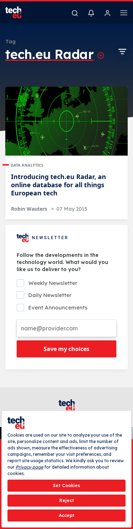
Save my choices (66, 349)
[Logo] (17, 12)
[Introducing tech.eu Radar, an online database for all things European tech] (66, 121)
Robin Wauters (29, 208)
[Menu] (123, 13)
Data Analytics (27, 165)
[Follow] (100, 55)
